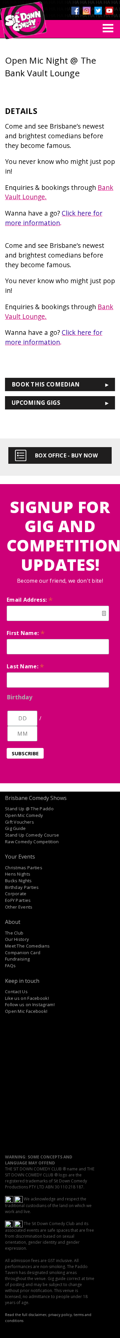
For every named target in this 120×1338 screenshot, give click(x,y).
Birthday (19, 697)
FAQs (10, 966)
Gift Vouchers (19, 822)
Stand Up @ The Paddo (29, 809)
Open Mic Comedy (24, 815)
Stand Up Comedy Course (32, 835)
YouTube (109, 11)
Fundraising (17, 959)
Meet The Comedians (27, 946)
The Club (14, 933)
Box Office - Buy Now (66, 455)
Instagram (87, 11)
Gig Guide (15, 828)
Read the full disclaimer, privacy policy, (39, 1314)
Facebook (75, 11)
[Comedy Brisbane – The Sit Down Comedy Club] (23, 17)
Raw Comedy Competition (32, 842)
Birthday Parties (22, 887)
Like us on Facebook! (27, 998)
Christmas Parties (23, 868)
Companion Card (22, 953)
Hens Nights (17, 874)
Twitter (98, 11)
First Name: (26, 633)
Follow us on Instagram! (30, 1004)
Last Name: (25, 666)
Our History (17, 939)
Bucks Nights (18, 881)
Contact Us (16, 992)
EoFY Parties (18, 900)
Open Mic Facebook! (26, 1011)
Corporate (16, 894)
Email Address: (30, 600)
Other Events (19, 907)
